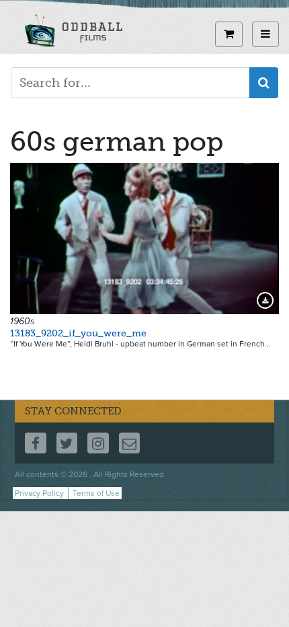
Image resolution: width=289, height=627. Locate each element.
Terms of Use (96, 493)
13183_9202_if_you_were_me (78, 333)
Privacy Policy (39, 493)
